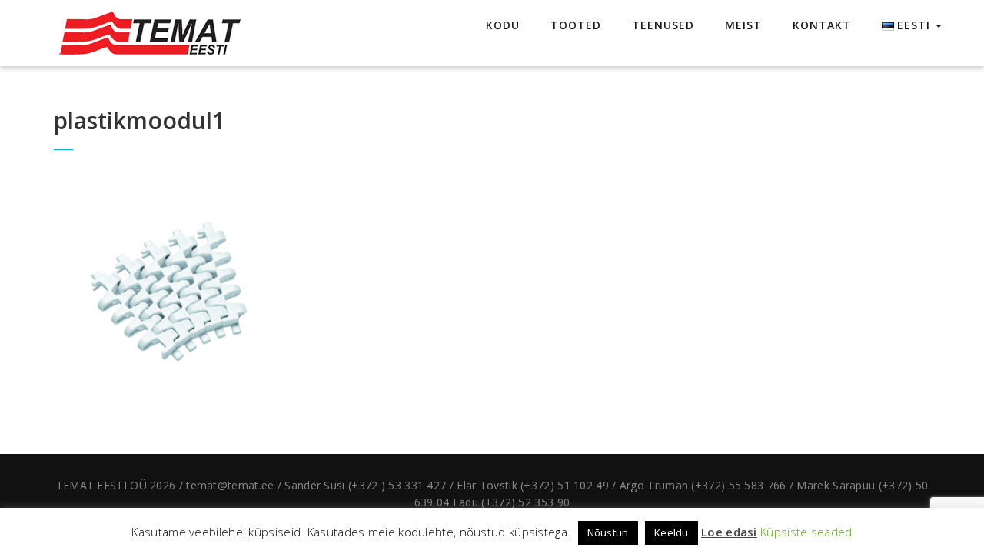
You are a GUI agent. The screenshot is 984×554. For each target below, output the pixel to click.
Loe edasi (729, 531)
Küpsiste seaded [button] (806, 531)
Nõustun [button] (608, 532)
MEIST (743, 25)
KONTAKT (822, 25)
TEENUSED (663, 25)
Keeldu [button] (671, 532)
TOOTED (575, 25)
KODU (503, 25)
